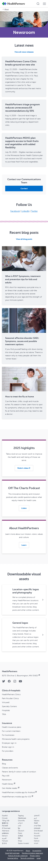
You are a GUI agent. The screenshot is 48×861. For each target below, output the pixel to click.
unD (19, 826)
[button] (38, 3)
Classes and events (10, 768)
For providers (7, 751)
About (6, 9)
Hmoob (4, 818)
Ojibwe (36, 841)
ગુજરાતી (36, 816)
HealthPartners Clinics (11, 694)
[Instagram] (14, 682)
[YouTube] (20, 682)
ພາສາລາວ (5, 833)
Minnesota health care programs (15, 739)
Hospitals (6, 710)
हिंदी (19, 838)
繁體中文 (5, 823)
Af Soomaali (6, 828)
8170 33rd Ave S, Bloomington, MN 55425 (20, 676)
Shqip (20, 841)
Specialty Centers (9, 706)
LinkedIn (25, 211)
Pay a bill (5, 776)
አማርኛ (20, 823)
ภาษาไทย (37, 826)
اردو (35, 818)
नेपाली (36, 823)
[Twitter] (3, 682)
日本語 (20, 836)
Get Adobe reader (9, 788)
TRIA (4, 714)
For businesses (8, 735)
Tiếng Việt (5, 821)
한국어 (4, 843)
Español (5, 816)
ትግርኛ (36, 843)
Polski (20, 833)
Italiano (36, 821)
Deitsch (5, 836)
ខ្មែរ (19, 828)
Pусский (5, 826)
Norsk (36, 838)
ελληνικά (37, 828)
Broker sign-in (8, 747)
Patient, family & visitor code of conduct (19, 772)
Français (5, 841)
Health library (7, 784)
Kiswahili (37, 836)
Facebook (15, 211)
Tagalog (21, 816)
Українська (22, 818)
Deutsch (21, 831)
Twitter (34, 211)
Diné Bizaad (38, 831)
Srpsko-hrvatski (23, 843)
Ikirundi (36, 833)
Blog (4, 764)
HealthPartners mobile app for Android (18, 792)
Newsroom (7, 780)
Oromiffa (21, 821)
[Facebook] (9, 682)
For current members (11, 731)
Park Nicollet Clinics (10, 698)
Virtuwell (5, 702)
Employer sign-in (9, 743)
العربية (4, 838)
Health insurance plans (11, 727)
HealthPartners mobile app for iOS (16, 797)
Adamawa (5, 831)
